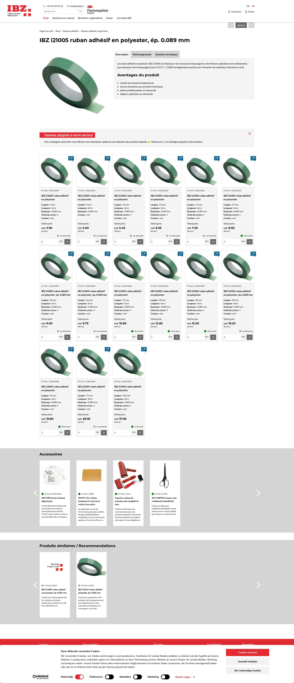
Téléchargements (141, 54)
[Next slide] (258, 493)
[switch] (109, 676)
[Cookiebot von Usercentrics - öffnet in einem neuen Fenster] (40, 677)
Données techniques (166, 54)
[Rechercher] (80, 11)
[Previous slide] (36, 493)
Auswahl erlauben (247, 661)
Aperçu (241, 25)
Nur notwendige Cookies (247, 670)
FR (253, 6)
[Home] (19, 10)
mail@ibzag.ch (77, 6)
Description (121, 54)
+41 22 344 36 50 (54, 6)
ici (164, 141)
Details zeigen (182, 677)
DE (248, 6)
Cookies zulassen (247, 652)
